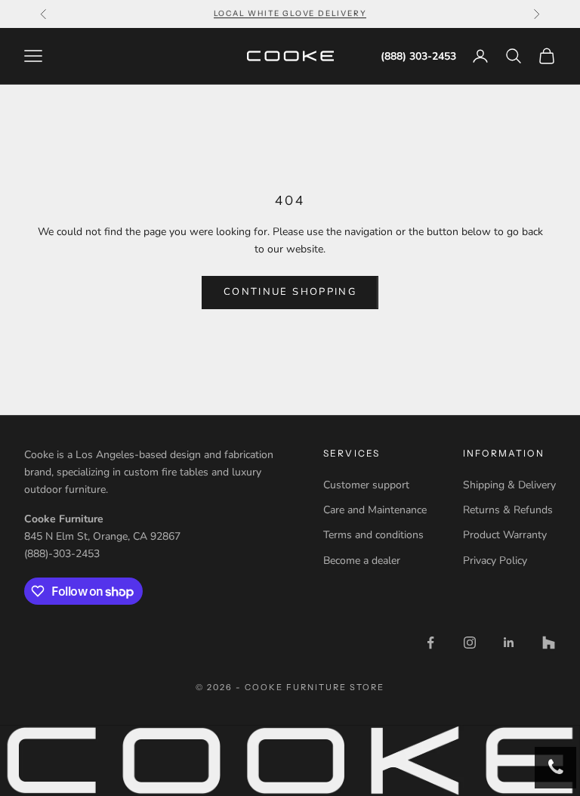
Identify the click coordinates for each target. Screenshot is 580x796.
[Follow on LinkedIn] (509, 642)
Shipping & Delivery (509, 485)
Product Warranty (505, 535)
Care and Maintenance (375, 510)
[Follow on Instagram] (469, 642)
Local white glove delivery (290, 13)
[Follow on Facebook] (430, 642)
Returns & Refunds (508, 510)
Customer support (366, 485)
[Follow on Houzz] (548, 642)
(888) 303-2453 (418, 56)
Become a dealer (361, 560)
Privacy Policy (495, 560)
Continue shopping (290, 292)
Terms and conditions (373, 535)
